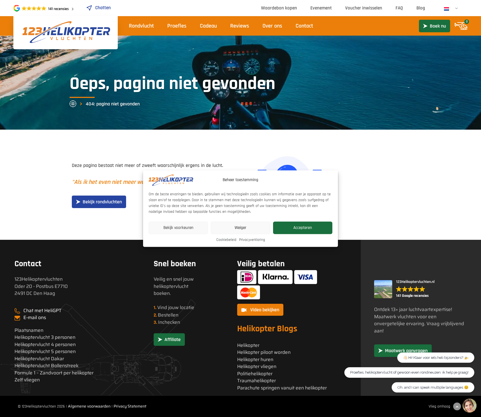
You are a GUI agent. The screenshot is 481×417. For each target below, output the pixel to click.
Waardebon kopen (279, 8)
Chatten (103, 8)
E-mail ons (34, 317)
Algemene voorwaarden (89, 406)
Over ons (272, 25)
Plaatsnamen (28, 330)
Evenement (321, 8)
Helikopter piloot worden (264, 352)
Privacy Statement (130, 406)
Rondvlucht (141, 25)
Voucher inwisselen (363, 8)
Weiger (240, 227)
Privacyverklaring (252, 239)
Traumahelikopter (256, 380)
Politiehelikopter (255, 373)
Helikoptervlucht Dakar (39, 358)
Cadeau (208, 25)
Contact (304, 25)
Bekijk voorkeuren (178, 227)
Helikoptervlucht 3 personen (44, 337)
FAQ (399, 8)
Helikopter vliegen (256, 366)
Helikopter (248, 345)
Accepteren (302, 227)
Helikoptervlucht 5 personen (45, 351)
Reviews (239, 25)
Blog (420, 8)
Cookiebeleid (226, 239)
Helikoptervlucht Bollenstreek (46, 365)
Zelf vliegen (27, 379)
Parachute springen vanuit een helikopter (282, 387)
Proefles (176, 25)
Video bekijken (264, 310)
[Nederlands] (449, 8)
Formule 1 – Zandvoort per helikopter (54, 372)
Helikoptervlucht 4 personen (45, 344)
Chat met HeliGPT (42, 310)
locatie (187, 307)
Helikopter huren (255, 359)
